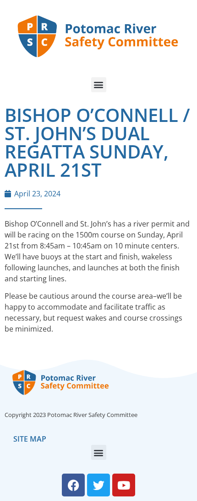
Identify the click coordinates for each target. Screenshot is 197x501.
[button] (98, 84)
